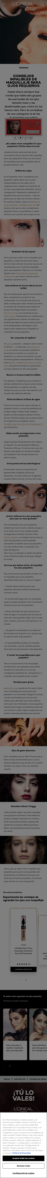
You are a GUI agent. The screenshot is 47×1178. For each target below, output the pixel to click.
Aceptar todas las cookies (23, 1158)
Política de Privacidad (21, 1153)
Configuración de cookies (23, 1173)
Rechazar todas (23, 1166)
